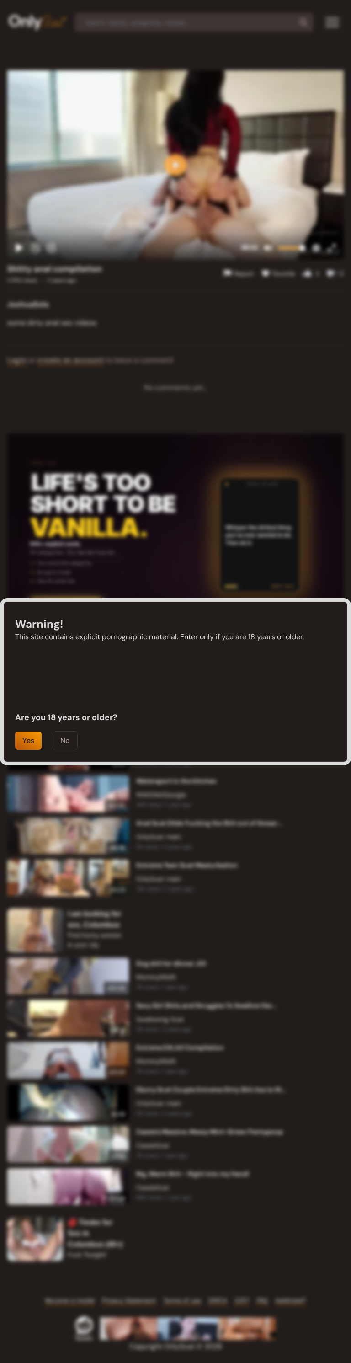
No (65, 740)
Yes (28, 740)
